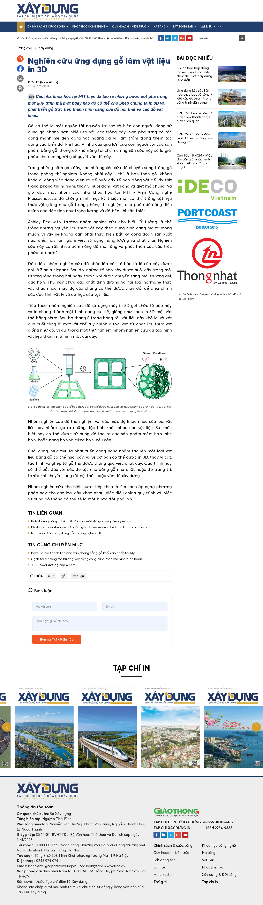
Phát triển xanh (215, 867)
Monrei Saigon (199, 294)
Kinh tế (159, 867)
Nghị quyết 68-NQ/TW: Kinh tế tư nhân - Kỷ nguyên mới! (74, 38)
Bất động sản (183, 26)
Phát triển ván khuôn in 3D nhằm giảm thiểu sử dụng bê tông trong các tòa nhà (91, 527)
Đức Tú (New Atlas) (43, 82)
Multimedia (162, 874)
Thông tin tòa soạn (35, 806)
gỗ (64, 576)
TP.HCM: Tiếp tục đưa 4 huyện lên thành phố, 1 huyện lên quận (194, 117)
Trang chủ (24, 48)
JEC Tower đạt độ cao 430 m (53, 565)
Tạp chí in (210, 882)
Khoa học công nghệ (88, 26)
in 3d (51, 576)
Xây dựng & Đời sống (219, 874)
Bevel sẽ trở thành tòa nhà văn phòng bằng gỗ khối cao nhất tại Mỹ (83, 553)
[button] (220, 27)
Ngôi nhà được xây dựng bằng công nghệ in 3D (66, 533)
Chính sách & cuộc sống (46, 26)
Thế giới (160, 882)
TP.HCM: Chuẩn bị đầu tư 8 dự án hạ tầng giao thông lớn (195, 138)
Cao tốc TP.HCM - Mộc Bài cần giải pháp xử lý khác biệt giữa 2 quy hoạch (194, 161)
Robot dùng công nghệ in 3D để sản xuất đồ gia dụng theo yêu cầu (81, 521)
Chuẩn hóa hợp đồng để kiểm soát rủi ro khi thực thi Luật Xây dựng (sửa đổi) (194, 74)
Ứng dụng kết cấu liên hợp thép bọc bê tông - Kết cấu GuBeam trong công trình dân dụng (194, 96)
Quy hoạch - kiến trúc (129, 26)
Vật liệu (206, 26)
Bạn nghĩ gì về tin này (56, 639)
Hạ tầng (159, 26)
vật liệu (78, 576)
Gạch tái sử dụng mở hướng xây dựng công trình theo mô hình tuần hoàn (86, 559)
